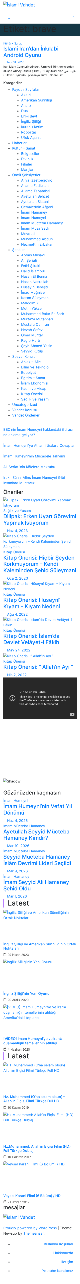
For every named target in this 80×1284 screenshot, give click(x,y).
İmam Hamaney (34, 212)
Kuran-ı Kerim (32, 127)
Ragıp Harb (30, 340)
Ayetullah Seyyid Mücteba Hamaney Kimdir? (36, 834)
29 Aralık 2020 (18, 1000)
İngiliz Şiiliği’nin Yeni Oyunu (26, 993)
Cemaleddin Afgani (37, 207)
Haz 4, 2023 (17, 530)
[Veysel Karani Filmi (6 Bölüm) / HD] (40, 1174)
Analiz (26, 105)
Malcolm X (30, 303)
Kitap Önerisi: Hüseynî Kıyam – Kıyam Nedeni (31, 603)
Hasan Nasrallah (34, 281)
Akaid (26, 95)
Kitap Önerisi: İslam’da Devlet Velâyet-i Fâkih (31, 639)
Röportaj (28, 132)
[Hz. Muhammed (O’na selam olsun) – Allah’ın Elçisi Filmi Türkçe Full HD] (40, 1075)
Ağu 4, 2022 (17, 614)
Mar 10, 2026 (18, 845)
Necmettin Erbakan (37, 244)
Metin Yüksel (31, 308)
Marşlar (27, 169)
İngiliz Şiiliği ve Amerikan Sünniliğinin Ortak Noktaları (39, 946)
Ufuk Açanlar (32, 137)
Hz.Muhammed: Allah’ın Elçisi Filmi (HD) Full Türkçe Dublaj (37, 1148)
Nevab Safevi (32, 330)
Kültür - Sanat (12, 43)
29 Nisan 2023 (18, 954)
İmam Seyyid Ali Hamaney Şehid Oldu (36, 885)
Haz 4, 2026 (17, 820)
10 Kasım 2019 (18, 1107)
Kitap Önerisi (32, 394)
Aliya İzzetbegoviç (36, 180)
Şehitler (18, 249)
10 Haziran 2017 (19, 1157)
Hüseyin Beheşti (34, 287)
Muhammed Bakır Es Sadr (42, 313)
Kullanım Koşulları (58, 1244)
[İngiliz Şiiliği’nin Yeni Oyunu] (40, 972)
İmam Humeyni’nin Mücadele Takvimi (34, 456)
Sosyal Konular (24, 356)
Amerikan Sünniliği (36, 100)
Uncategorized (24, 404)
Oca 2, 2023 (17, 578)
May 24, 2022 (18, 650)
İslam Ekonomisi (34, 383)
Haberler (19, 143)
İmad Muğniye (33, 292)
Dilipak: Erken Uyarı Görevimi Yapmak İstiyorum (39, 519)
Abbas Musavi (33, 255)
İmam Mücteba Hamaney (42, 223)
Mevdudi (28, 233)
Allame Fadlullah (34, 185)
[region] (40, 756)
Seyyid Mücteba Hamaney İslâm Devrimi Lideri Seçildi (37, 859)
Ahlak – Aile (31, 362)
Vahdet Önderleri (26, 415)
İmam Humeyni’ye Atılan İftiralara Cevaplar (39, 445)
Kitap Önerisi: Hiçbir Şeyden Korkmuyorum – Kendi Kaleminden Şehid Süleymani (39, 564)
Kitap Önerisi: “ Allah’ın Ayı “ (38, 667)
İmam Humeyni (33, 217)
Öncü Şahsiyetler (26, 175)
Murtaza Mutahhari (37, 319)
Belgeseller (30, 153)
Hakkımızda (63, 1253)
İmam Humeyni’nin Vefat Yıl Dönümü (37, 809)
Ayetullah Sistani (35, 201)
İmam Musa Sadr (35, 228)
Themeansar (33, 1233)
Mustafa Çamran (35, 324)
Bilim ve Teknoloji (35, 367)
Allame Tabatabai (35, 191)
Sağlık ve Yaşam (35, 399)
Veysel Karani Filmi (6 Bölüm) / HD (32, 1196)
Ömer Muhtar (32, 335)
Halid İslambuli (33, 271)
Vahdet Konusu (24, 410)
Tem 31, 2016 (15, 62)
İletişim (67, 1262)
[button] (7, 19)
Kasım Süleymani (35, 297)
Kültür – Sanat (23, 148)
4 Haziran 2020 (19, 1049)
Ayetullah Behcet (35, 196)
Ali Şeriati (29, 260)
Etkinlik (27, 159)
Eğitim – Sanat (33, 378)
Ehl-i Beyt (29, 116)
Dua (24, 111)
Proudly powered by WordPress (30, 1228)
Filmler (26, 164)
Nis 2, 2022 (17, 675)
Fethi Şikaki (30, 265)
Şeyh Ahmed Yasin (36, 346)
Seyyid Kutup (32, 351)
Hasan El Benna (34, 276)
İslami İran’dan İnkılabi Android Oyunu (30, 51)
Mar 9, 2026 (17, 871)
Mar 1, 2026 (17, 896)
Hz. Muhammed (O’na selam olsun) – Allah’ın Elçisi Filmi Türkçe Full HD (34, 1099)
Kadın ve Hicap (33, 388)
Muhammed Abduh (37, 239)
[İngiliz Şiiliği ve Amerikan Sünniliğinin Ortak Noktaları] (40, 923)
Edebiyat (28, 372)
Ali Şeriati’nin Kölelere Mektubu (29, 467)
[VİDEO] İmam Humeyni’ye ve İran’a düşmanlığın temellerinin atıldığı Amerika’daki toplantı (32, 1041)
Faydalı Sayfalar (25, 89)
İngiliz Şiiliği (31, 121)
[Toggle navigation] (10, 15)
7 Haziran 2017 (18, 1202)
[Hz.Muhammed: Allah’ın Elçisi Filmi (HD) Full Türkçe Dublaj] (40, 1125)
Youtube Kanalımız (57, 1270)
